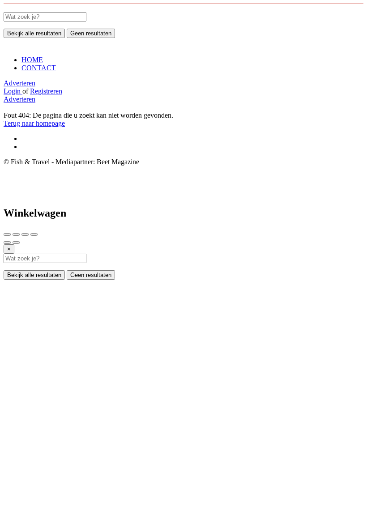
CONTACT (38, 68)
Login (13, 91)
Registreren (46, 91)
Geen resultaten (90, 33)
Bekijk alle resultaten (34, 33)
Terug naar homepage (34, 123)
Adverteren (19, 83)
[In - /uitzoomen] (34, 234)
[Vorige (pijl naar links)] (7, 242)
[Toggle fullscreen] (25, 234)
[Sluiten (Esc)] (7, 234)
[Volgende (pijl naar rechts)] (16, 242)
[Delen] (16, 234)
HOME (32, 60)
